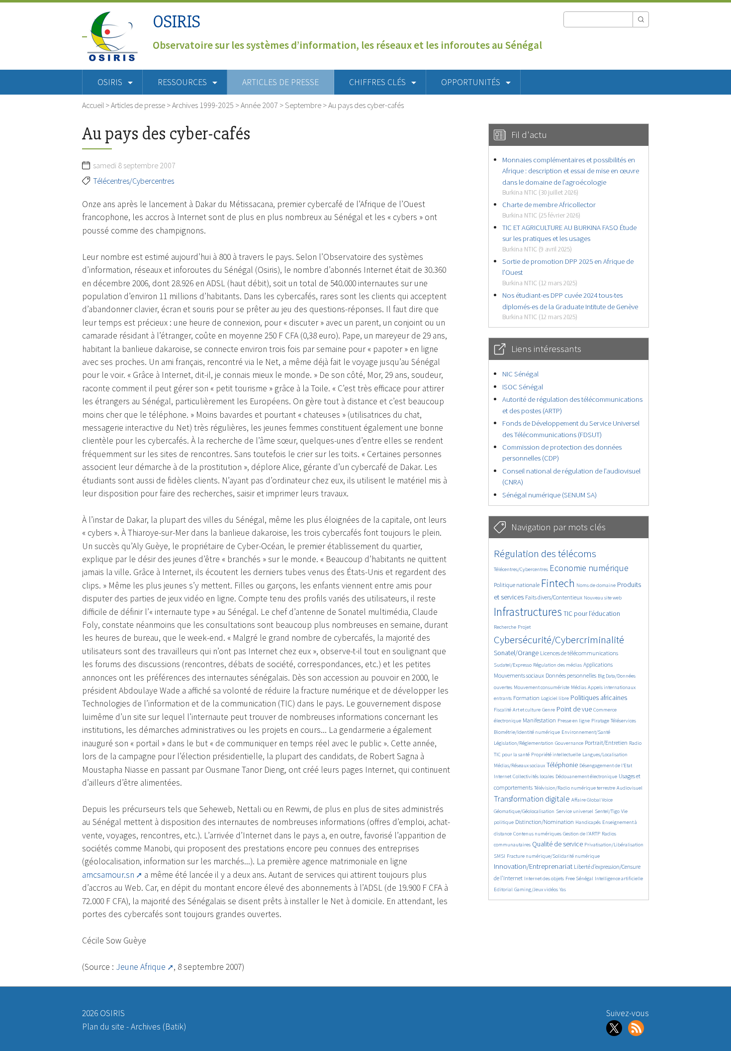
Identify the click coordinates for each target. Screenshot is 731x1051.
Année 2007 (259, 105)
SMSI (499, 856)
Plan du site (103, 1026)
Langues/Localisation (605, 754)
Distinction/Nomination (544, 821)
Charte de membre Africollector (549, 209)
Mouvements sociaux (519, 675)
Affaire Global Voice (592, 800)
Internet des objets (544, 878)
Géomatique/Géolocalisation (524, 811)
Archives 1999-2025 (203, 105)
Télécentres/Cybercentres (133, 181)
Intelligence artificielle (619, 878)
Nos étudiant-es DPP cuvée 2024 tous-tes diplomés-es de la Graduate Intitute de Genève (570, 305)
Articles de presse (280, 82)
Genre (548, 709)
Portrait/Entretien (606, 742)
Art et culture (527, 709)
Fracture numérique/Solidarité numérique (553, 856)
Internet (502, 776)
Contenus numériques (537, 833)
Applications (598, 664)
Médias (578, 687)
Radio (635, 743)
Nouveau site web (603, 597)
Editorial (503, 889)
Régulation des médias (557, 665)
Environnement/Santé (585, 732)
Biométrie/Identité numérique (527, 732)
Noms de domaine (596, 585)
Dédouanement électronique (586, 776)
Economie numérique (589, 568)
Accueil (93, 105)
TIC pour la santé (512, 754)
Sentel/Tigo (607, 811)
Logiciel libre (555, 698)
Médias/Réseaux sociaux (519, 765)
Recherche (505, 627)
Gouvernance (569, 743)
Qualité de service (557, 844)
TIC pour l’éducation (591, 613)
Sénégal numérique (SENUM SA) (549, 494)
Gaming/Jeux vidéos (536, 889)
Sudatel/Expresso (513, 665)
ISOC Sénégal (522, 386)
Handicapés (588, 822)
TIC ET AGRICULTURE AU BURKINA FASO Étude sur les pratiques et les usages (569, 238)
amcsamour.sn (108, 874)
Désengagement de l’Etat (605, 765)
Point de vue (574, 709)
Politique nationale (517, 584)
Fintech (558, 583)
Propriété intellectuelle (556, 754)
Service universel (574, 811)
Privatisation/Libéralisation (613, 844)
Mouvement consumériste (541, 687)
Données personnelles (571, 675)
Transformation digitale (532, 799)
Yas (562, 889)
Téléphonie (562, 765)
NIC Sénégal (520, 373)
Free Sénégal (579, 878)
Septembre (303, 105)
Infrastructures (528, 611)
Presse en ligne (573, 720)
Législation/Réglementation (523, 743)
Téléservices (623, 720)
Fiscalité (502, 709)
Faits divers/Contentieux (553, 597)
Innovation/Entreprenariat (533, 866)
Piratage (600, 720)
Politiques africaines (598, 698)
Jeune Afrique (141, 966)
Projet (524, 627)
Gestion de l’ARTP (581, 833)
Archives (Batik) (158, 1026)
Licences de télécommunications (579, 653)
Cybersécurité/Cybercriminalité (559, 639)
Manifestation (539, 720)
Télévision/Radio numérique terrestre (574, 788)
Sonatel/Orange (516, 653)
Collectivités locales (533, 776)
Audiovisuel (629, 788)
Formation (526, 697)
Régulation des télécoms (545, 553)
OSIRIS (176, 21)
